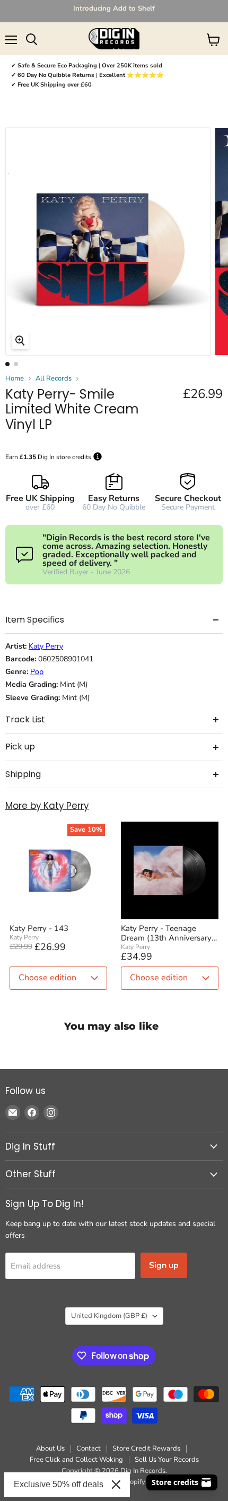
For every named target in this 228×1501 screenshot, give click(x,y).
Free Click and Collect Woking (76, 1459)
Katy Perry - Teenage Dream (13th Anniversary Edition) (166, 933)
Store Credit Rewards (146, 1448)
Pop (36, 672)
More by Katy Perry (47, 806)
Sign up (164, 1265)
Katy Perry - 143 (39, 928)
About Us (50, 1448)
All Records (54, 379)
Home (14, 379)
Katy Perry (46, 646)
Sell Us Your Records (167, 1459)
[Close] (116, 1484)
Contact (88, 1448)
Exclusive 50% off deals (58, 1484)
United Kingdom (109, 1316)
